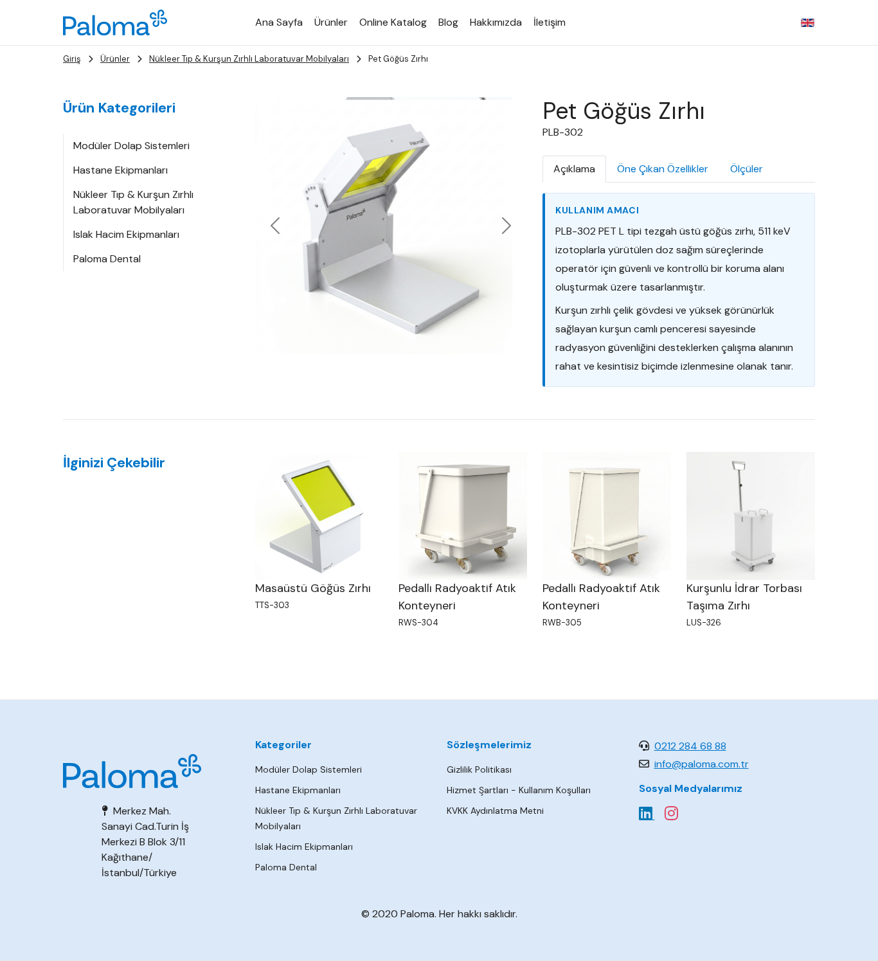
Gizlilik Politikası (479, 769)
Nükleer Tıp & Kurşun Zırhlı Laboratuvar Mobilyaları (249, 58)
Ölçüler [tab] (746, 168)
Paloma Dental (107, 258)
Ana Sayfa (279, 22)
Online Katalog (393, 22)
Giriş (72, 58)
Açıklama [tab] (574, 168)
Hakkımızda (496, 22)
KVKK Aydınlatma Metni (495, 810)
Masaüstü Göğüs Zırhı (313, 588)
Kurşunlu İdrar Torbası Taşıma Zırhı (744, 596)
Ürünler (331, 22)
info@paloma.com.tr (701, 764)
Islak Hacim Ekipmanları (126, 234)
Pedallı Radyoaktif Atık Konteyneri (457, 596)
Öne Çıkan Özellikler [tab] (662, 168)
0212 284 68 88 (690, 746)
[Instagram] (671, 815)
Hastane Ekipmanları (120, 170)
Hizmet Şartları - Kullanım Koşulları (519, 790)
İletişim (549, 22)
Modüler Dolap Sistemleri (131, 145)
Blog (448, 22)
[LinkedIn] (647, 815)
